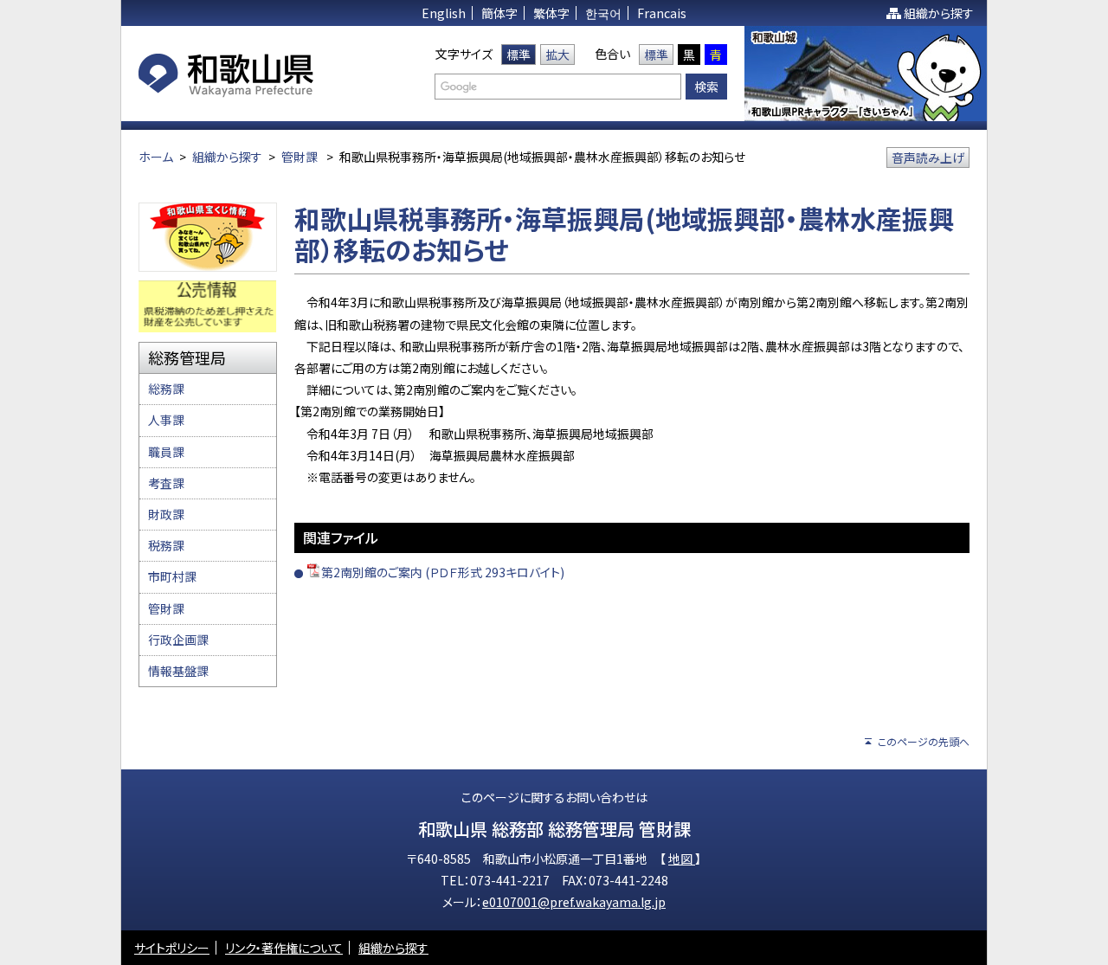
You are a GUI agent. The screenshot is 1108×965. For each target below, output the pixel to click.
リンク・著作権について (284, 947)
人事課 (166, 419)
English (444, 13)
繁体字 (551, 13)
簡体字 (499, 13)
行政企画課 (178, 639)
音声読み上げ (928, 157)
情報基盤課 (178, 670)
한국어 (603, 13)
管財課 (299, 156)
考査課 (166, 483)
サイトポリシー (171, 947)
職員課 (166, 451)
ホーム (155, 156)
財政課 (166, 514)
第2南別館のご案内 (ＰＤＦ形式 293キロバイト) (442, 572)
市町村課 (172, 576)
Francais (661, 13)
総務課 (166, 388)
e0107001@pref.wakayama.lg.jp (574, 901)
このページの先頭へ (924, 741)
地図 (681, 858)
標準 (518, 54)
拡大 (557, 54)
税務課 (166, 545)
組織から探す (939, 13)
